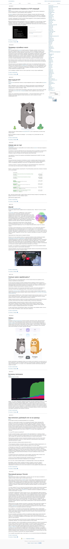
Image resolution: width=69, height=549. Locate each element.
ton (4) (50, 63)
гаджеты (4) (51, 61)
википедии (12, 212)
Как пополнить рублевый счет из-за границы (24, 418)
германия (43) (51, 16)
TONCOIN (24, 479)
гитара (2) (50, 76)
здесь (11, 14)
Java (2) (50, 81)
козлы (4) (50, 66)
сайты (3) (50, 74)
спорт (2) (50, 75)
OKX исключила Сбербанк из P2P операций (23, 9)
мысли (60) (51, 15)
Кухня (49, 3)
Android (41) (51, 22)
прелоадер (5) (51, 57)
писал (12, 82)
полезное (13, 208)
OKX (28, 433)
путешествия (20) (52, 31)
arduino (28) (51, 27)
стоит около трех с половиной (19, 90)
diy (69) (50, 13)
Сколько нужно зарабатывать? (19, 277)
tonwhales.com (24, 489)
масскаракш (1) (51, 87)
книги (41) (50, 21)
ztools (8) (50, 43)
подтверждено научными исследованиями (16, 238)
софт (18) (50, 33)
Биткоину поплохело (15, 374)
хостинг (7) (51, 46)
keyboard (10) (51, 38)
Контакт (58, 3)
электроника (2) (52, 83)
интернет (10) (51, 39)
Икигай (10, 207)
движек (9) (51, 41)
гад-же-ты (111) (51, 10)
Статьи (29, 3)
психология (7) (51, 48)
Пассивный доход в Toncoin (18, 474)
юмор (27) (50, 28)
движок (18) (51, 32)
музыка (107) (51, 11)
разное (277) (51, 5)
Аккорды (39, 3)
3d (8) (50, 45)
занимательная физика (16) (54, 36)
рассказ (19, 50)
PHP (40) (50, 23)
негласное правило (16, 290)
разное (9, 208)
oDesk (9, 146)
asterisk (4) (51, 64)
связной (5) (51, 60)
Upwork (35, 147)
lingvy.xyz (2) (51, 82)
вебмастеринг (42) (52, 20)
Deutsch (32, 543)
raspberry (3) (51, 72)
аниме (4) (50, 65)
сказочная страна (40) (53, 24)
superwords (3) (51, 73)
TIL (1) (50, 85)
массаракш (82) (51, 12)
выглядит (13, 376)
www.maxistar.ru (11, 1)
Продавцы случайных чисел (18, 47)
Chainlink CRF (24, 65)
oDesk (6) (50, 55)
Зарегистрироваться (57, 1)
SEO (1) (50, 84)
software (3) (51, 69)
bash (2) (50, 77)
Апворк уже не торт (15, 145)
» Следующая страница (29, 538)
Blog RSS (50, 96)
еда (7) (50, 49)
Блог (20, 3)
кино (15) (50, 37)
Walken (10, 318)
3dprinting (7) (51, 47)
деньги (9, 10)
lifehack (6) (51, 50)
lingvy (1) (50, 86)
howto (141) (51, 7)
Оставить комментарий (12, 39)
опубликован (14, 505)
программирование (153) (53, 6)
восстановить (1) (52, 90)
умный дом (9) (51, 40)
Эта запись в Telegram (12, 41)
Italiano (35, 543)
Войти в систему (48, 1)
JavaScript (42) (51, 19)
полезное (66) (51, 14)
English (29, 543)
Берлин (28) (51, 25)
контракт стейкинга (12, 526)
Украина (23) (51, 30)
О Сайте (10, 3)
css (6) (50, 56)
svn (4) (50, 68)
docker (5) (50, 59)
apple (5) (50, 58)
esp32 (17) (50, 34)
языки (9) (50, 42)
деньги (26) (51, 29)
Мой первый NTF (14, 80)
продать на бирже (11, 322)
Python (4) (50, 67)
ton (12, 475)
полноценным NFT (26, 131)
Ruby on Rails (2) (52, 78)
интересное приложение (17, 320)
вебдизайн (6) (51, 54)
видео (19, 208)
